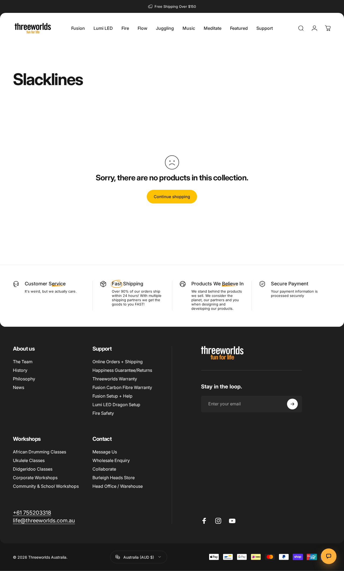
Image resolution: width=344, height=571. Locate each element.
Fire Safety (103, 413)
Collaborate (104, 469)
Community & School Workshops (46, 486)
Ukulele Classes (29, 460)
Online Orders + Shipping (117, 361)
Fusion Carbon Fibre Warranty (122, 387)
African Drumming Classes (39, 451)
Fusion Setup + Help (112, 396)
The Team (23, 361)
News (18, 387)
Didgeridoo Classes (32, 469)
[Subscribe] (292, 404)
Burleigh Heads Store (113, 477)
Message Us (104, 451)
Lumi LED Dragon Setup (116, 404)
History (20, 370)
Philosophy (24, 378)
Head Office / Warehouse (117, 486)
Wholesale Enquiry (111, 460)
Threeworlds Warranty (114, 378)
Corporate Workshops (35, 477)
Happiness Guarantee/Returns (122, 370)
